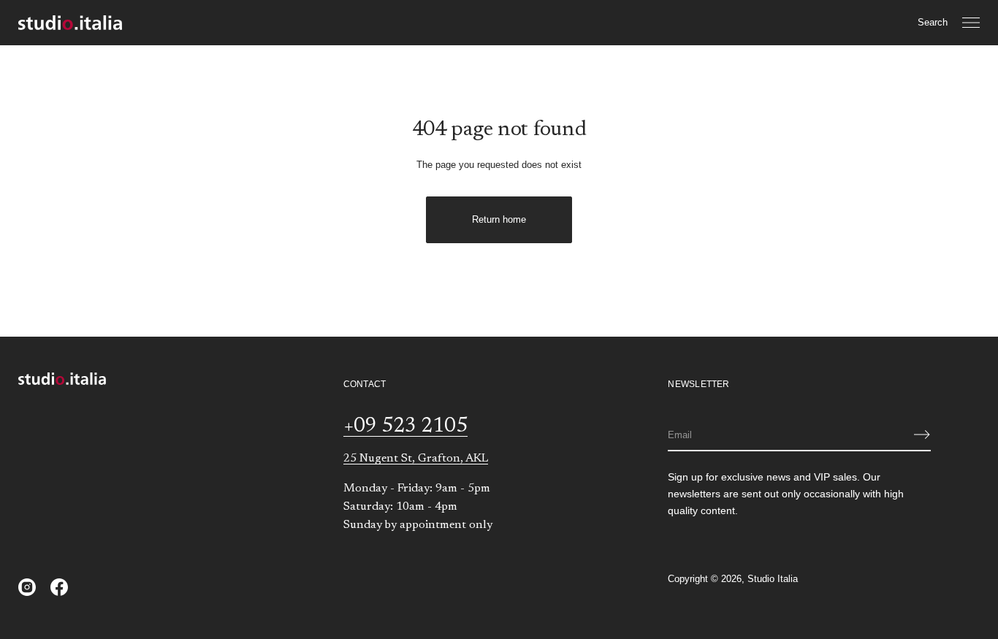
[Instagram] (27, 587)
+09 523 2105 (405, 426)
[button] (932, 23)
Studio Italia (772, 578)
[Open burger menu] (971, 23)
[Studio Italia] (70, 22)
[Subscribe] (922, 434)
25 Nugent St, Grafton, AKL (415, 458)
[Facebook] (59, 587)
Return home (499, 219)
